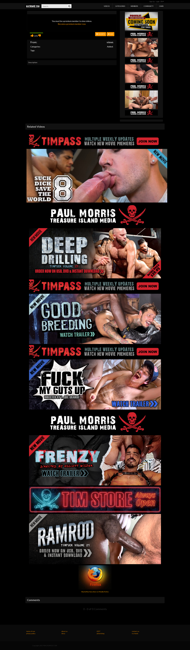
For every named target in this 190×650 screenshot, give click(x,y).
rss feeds (135, 633)
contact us (135, 631)
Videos (107, 6)
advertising (100, 633)
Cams (161, 6)
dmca (63, 633)
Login (158, 1)
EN (162, 1)
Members (134, 6)
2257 (98, 631)
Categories (120, 6)
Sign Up (152, 1)
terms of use (30, 631)
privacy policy (30, 633)
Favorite (101, 34)
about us (64, 631)
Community (148, 6)
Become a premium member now (72, 24)
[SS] (141, 21)
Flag (111, 34)
